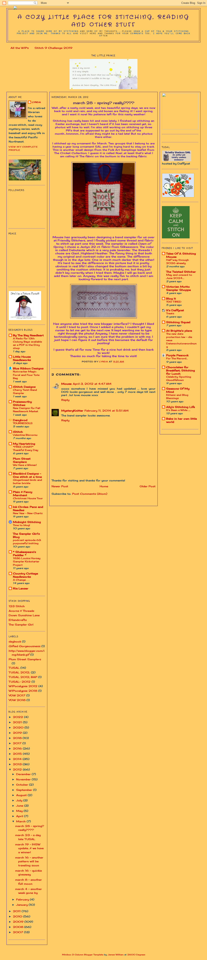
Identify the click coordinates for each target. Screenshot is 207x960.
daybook (15, 641)
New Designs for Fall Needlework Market (26, 410)
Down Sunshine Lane (24, 615)
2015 (18, 753)
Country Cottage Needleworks (25, 575)
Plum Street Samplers (22, 460)
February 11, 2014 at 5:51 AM (106, 410)
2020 (18, 727)
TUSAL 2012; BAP (23, 677)
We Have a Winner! (25, 464)
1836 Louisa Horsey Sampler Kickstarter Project (26, 561)
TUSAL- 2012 (20, 681)
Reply (65, 399)
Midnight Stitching (27, 522)
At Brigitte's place (179, 330)
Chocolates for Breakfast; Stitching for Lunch (180, 370)
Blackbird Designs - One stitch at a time (27, 475)
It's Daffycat (175, 310)
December (24, 774)
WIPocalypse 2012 (23, 686)
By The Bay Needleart (28, 335)
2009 (18, 921)
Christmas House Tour (28, 498)
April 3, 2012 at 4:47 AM (92, 383)
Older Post (147, 486)
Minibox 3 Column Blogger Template (82, 954)
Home (104, 486)
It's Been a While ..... (178, 410)
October (22, 784)
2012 (18, 769)
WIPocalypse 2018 (23, 690)
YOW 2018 (17, 700)
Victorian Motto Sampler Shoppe (178, 288)
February (23, 899)
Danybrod (20, 420)
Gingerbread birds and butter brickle (27, 481)
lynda (36, 102)
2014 (18, 759)
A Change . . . (21, 579)
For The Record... (177, 358)
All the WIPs (20, 47)
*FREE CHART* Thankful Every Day (25, 448)
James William (116, 954)
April (20, 816)
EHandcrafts (18, 619)
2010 (18, 916)
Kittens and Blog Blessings (177, 396)
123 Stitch (17, 606)
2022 (18, 717)
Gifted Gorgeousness (24, 646)
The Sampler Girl (21, 624)
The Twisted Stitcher (181, 271)
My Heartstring (24, 443)
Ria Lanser (20, 588)
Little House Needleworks (22, 358)
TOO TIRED (173, 301)
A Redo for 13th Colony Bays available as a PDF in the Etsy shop (27, 343)
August (22, 795)
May (20, 810)
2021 (18, 722)
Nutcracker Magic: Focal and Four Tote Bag (26, 374)
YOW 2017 (17, 695)
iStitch (18, 431)
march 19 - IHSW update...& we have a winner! (29, 848)
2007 (18, 932)
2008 (18, 927)
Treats (170, 313)
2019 (18, 732)
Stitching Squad (178, 322)
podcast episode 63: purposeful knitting (27, 542)
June (20, 805)
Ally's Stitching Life (180, 407)
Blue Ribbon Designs (28, 368)
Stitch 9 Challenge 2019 (53, 47)
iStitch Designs (24, 386)
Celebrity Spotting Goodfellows (178, 378)
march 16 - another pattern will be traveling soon (29, 861)
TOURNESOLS (23, 423)
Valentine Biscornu (25, 434)
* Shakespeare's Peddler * (24, 553)
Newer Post (60, 486)
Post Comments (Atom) (89, 493)
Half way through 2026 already (177, 261)
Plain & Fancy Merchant (22, 493)
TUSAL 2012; (19, 672)
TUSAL (14, 667)
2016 (18, 748)
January (22, 904)
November (24, 779)
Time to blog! (21, 525)
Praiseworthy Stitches (22, 403)
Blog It (171, 298)
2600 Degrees (136, 954)
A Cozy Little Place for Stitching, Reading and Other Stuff (103, 21)
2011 (17, 911)
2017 (17, 743)
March (21, 821)
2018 (18, 738)
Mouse (66, 383)
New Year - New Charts (28, 513)
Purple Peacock (177, 355)
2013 (18, 764)
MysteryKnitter (72, 410)
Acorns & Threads (21, 610)
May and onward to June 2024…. (179, 276)
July (19, 800)
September (24, 789)
